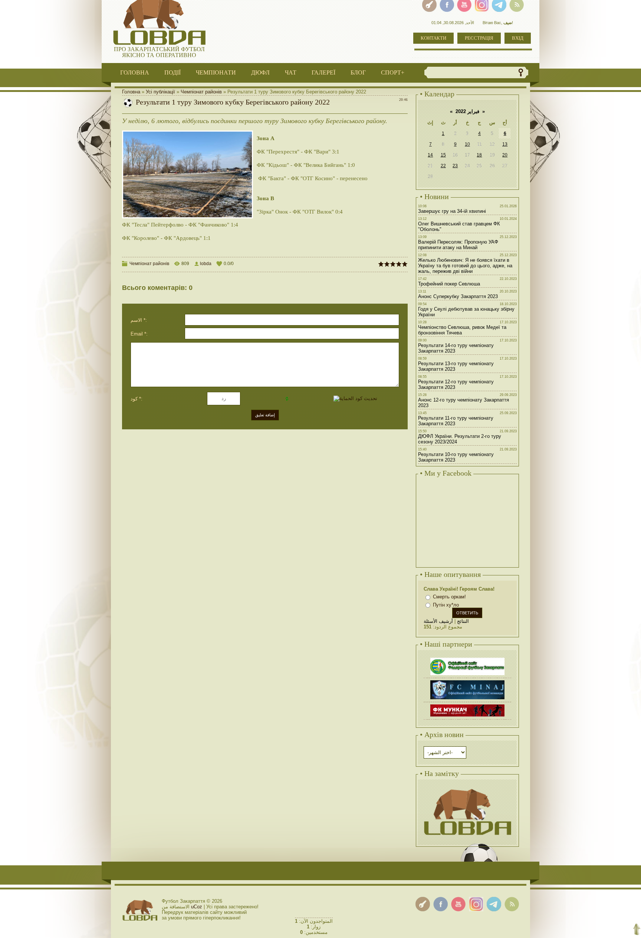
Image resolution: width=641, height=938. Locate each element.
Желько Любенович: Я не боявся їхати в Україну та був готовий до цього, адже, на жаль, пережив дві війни (465, 265)
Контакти (433, 38)
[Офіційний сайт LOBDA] (467, 788)
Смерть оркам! (449, 597)
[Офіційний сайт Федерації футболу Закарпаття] (467, 658)
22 (443, 165)
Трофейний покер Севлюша (449, 284)
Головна (131, 92)
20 (504, 155)
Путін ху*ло (446, 605)
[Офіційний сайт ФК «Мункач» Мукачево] (467, 705)
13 (504, 144)
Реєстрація (479, 38)
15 (443, 155)
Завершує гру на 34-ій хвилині (452, 211)
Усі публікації (160, 92)
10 (467, 144)
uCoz (196, 906)
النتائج (463, 621)
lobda (205, 263)
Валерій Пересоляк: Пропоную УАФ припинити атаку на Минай (458, 244)
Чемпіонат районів (201, 92)
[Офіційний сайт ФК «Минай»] (467, 681)
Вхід (517, 38)
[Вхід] (422, 904)
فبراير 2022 (467, 111)
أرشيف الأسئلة (438, 621)
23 (455, 165)
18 (479, 155)
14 (430, 155)
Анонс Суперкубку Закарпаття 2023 (458, 296)
